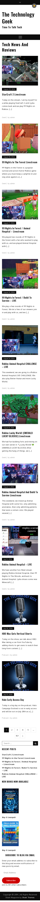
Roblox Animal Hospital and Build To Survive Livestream (20, 493)
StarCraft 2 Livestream (14, 94)
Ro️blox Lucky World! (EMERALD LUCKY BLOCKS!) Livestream (17, 434)
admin (12, 117)
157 (17, 736)
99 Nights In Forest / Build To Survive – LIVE (17, 299)
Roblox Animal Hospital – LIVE (17, 564)
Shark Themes (28, 897)
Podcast (5, 655)
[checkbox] (34, 6)
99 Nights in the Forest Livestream (19, 162)
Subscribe (11, 880)
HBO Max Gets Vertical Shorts (17, 633)
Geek (4, 117)
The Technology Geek (18, 17)
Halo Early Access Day (13, 699)
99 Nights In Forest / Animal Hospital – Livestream (16, 230)
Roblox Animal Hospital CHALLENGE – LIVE (19, 365)
